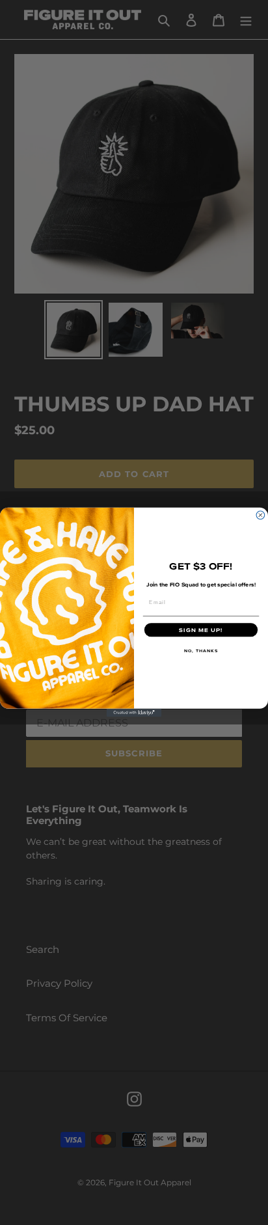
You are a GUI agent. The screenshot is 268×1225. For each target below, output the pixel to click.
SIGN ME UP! (200, 630)
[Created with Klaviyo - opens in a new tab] (134, 713)
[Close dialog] (260, 515)
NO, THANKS (201, 651)
